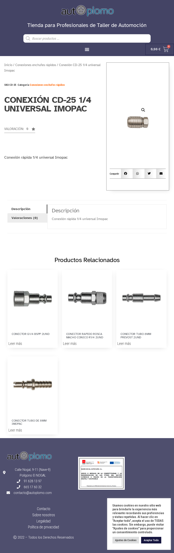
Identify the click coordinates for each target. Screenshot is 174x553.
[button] (87, 49)
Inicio (8, 65)
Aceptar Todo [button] (151, 540)
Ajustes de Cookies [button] (125, 540)
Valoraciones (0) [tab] (24, 218)
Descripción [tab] (20, 209)
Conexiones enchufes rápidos (35, 65)
